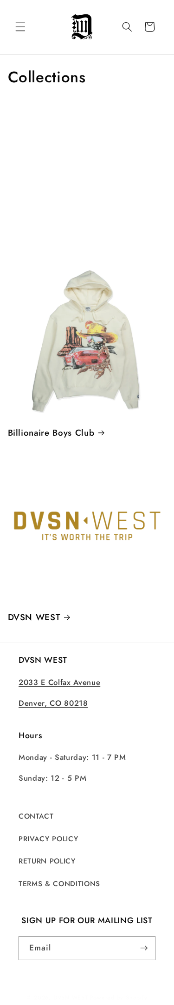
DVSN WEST (34, 617)
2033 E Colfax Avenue (59, 682)
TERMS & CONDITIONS (59, 884)
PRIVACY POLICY (48, 839)
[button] (20, 27)
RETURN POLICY (47, 861)
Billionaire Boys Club (51, 432)
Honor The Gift (49, 181)
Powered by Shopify (119, 997)
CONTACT (36, 816)
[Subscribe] (144, 948)
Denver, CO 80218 (53, 703)
